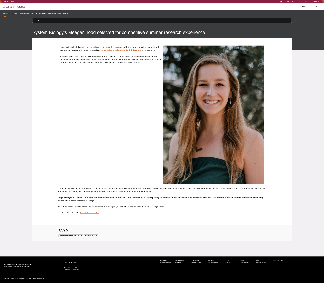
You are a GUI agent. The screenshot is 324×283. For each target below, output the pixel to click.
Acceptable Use (179, 262)
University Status (163, 260)
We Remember (196, 260)
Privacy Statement (179, 260)
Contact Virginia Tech (72, 270)
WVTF (257, 260)
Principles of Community (165, 262)
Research (16, 13)
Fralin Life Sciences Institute (89, 213)
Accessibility (211, 260)
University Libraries (196, 262)
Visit (293, 1)
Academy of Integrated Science (90, 47)
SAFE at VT (227, 262)
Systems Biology (91, 236)
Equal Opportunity (244, 262)
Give (300, 1)
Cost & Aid (226, 260)
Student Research (24, 13)
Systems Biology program (111, 47)
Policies (242, 260)
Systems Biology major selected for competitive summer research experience (49, 13)
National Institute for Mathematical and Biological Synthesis (121, 50)
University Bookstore (261, 262)
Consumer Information (213, 262)
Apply (287, 1)
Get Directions (69, 265)
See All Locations (70, 267)
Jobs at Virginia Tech (278, 260)
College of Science (8, 13)
